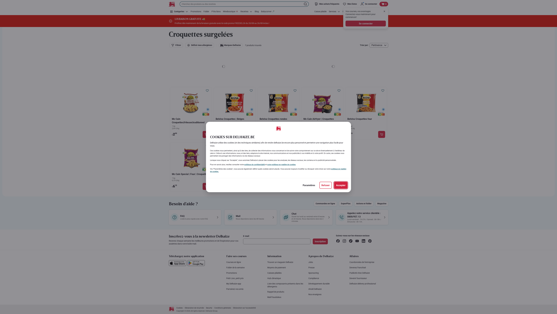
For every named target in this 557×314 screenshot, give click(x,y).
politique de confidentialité (254, 165)
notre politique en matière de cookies (281, 165)
